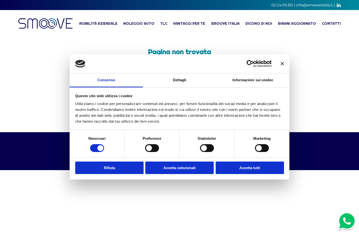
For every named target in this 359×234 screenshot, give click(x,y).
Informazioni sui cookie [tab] (252, 80)
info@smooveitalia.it (314, 5)
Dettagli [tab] (179, 80)
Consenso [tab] (106, 80)
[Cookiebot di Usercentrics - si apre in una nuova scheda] (250, 63)
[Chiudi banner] (282, 63)
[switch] (152, 148)
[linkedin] (339, 5)
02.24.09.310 (282, 5)
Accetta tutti (249, 168)
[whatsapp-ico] (347, 214)
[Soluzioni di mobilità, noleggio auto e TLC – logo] (45, 20)
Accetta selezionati (179, 168)
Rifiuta (109, 168)
